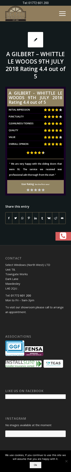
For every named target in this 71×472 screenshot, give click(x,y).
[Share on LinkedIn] (35, 218)
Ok (35, 465)
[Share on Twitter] (15, 218)
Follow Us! (35, 433)
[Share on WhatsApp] (22, 218)
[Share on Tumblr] (42, 218)
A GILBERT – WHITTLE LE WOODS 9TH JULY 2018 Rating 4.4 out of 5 (36, 65)
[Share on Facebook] (8, 218)
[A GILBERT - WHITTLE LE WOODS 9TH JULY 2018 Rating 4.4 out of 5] (35, 39)
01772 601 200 (21, 295)
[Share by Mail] (62, 218)
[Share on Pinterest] (29, 218)
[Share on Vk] (49, 218)
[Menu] (60, 13)
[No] (66, 461)
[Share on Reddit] (55, 218)
